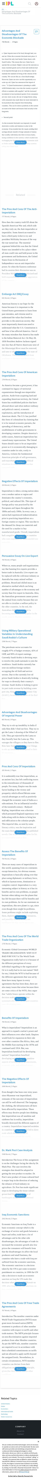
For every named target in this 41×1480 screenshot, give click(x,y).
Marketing (4, 1414)
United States (5, 1404)
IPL (3, 9)
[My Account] (37, 4)
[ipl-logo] (10, 5)
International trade (7, 1411)
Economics (4, 1409)
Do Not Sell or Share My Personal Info (20, 1476)
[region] (20, 1459)
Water (3, 1406)
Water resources (6, 1417)
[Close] (38, 1441)
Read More (20, 275)
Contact (20, 1434)
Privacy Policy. (24, 1472)
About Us (20, 1431)
